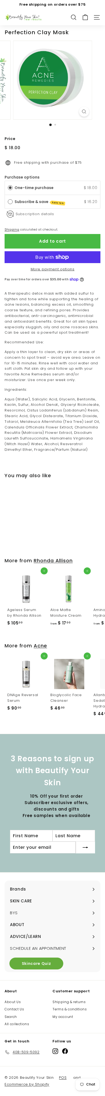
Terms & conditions (69, 1009)
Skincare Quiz (36, 963)
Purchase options (22, 177)
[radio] (10, 188)
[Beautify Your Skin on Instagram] (55, 1051)
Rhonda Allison (53, 560)
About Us (13, 1002)
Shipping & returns (69, 1002)
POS (62, 1077)
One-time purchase (34, 187)
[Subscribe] (85, 847)
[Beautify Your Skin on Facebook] (65, 1051)
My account (62, 1016)
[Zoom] (84, 112)
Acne (40, 645)
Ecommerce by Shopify (27, 1084)
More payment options (53, 269)
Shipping (12, 229)
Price (10, 138)
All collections (17, 1024)
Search (11, 1016)
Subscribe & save (39, 202)
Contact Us (14, 1009)
